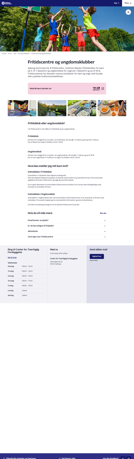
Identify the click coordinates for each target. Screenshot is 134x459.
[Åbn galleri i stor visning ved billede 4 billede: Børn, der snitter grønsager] (112, 108)
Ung (15, 53)
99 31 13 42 (12, 258)
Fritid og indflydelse (23, 53)
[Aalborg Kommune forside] (6, 3)
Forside (4, 53)
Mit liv (10, 53)
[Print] (128, 12)
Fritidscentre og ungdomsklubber (41, 53)
